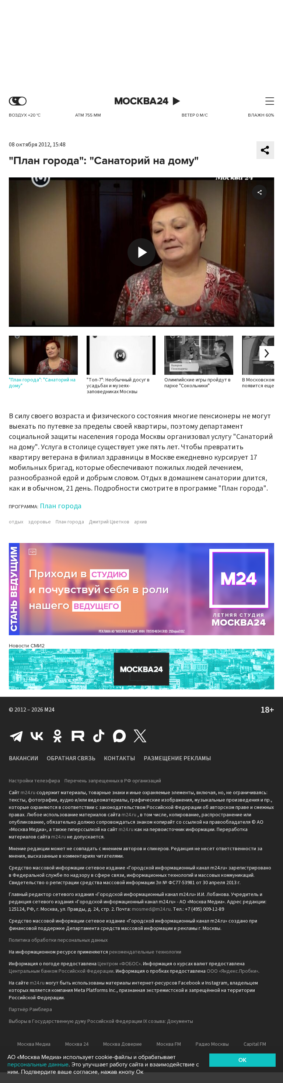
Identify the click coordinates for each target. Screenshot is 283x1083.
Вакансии (23, 758)
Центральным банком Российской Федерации (61, 971)
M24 (49, 710)
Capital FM (255, 1044)
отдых (16, 522)
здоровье (39, 522)
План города (60, 506)
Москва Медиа (33, 1044)
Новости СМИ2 (27, 646)
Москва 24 (141, 101)
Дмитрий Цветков (109, 522)
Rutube (78, 736)
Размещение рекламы (177, 758)
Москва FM (169, 1044)
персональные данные (38, 1064)
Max (119, 736)
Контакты (119, 758)
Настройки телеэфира (34, 781)
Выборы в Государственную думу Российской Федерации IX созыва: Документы (101, 1021)
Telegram (16, 736)
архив (140, 522)
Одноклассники (57, 736)
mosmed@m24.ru (151, 909)
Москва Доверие (122, 1044)
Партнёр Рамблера (30, 1009)
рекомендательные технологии (145, 952)
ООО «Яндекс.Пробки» (232, 971)
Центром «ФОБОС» (119, 964)
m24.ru (28, 792)
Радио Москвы (212, 1044)
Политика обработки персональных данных (58, 940)
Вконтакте (36, 736)
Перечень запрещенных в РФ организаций (112, 781)
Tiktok (98, 736)
